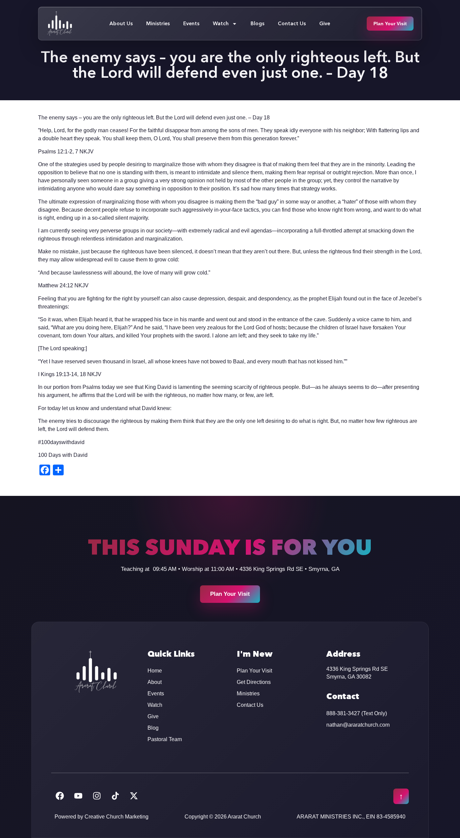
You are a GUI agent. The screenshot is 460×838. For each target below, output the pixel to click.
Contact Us (292, 23)
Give (324, 23)
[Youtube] (78, 795)
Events (191, 23)
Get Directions (254, 682)
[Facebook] (59, 795)
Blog (153, 728)
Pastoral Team (164, 739)
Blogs (257, 23)
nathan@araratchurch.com (358, 725)
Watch (221, 23)
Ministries (158, 23)
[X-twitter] (133, 795)
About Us (121, 23)
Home (154, 670)
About (154, 682)
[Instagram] (96, 795)
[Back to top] (401, 796)
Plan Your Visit (254, 670)
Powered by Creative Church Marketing (102, 816)
